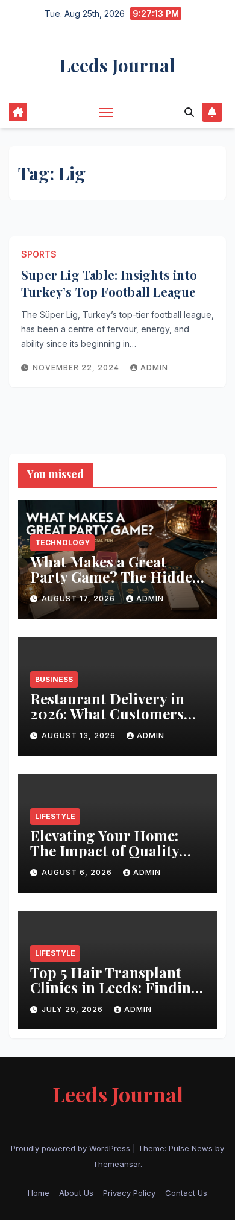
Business (54, 679)
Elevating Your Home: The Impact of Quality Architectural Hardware (113, 850)
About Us (76, 1193)
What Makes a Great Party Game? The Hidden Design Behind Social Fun (115, 584)
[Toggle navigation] (106, 112)
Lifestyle (55, 816)
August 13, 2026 (80, 735)
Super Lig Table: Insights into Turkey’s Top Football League (109, 283)
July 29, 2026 (73, 1009)
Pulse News (191, 1148)
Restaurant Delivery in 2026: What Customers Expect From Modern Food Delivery (107, 721)
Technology (62, 542)
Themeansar (116, 1164)
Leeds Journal (117, 65)
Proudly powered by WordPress (72, 1148)
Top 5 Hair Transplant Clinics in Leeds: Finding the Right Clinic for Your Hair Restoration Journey (116, 994)
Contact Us (186, 1193)
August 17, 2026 (80, 598)
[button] (189, 112)
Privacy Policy (129, 1193)
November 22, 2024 (77, 367)
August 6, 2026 (78, 872)
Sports (39, 254)
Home (38, 1193)
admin (154, 367)
